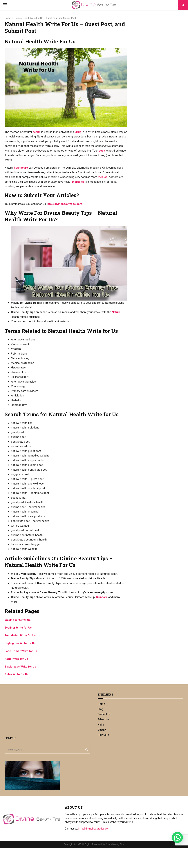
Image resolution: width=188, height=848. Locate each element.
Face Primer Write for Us (21, 651)
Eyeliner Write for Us (18, 627)
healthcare (21, 167)
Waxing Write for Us (17, 620)
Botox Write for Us (16, 674)
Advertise (103, 719)
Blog (100, 709)
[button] (177, 837)
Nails (101, 724)
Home (101, 703)
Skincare (102, 597)
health (36, 132)
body (102, 150)
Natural (116, 312)
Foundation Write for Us (20, 635)
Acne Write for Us (16, 658)
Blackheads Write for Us (20, 666)
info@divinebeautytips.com (64, 204)
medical (103, 177)
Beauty (102, 729)
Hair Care (103, 734)
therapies (78, 181)
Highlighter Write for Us (20, 643)
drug (78, 132)
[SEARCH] (86, 749)
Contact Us (104, 714)
